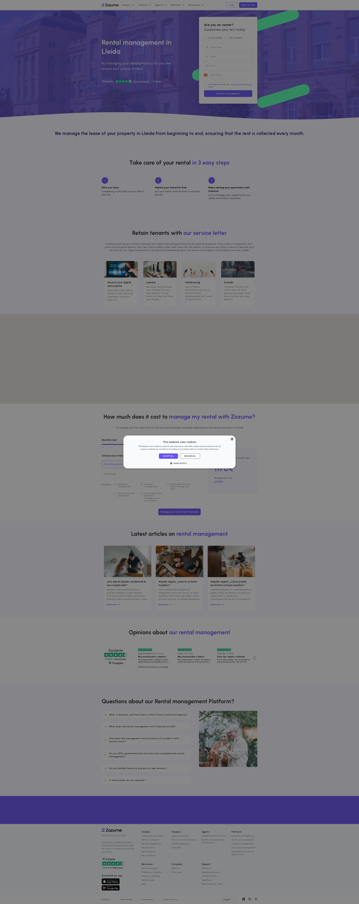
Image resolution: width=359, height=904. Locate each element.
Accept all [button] (168, 456)
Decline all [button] (190, 456)
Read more (214, 449)
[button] (179, 463)
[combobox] (232, 439)
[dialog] (179, 451)
